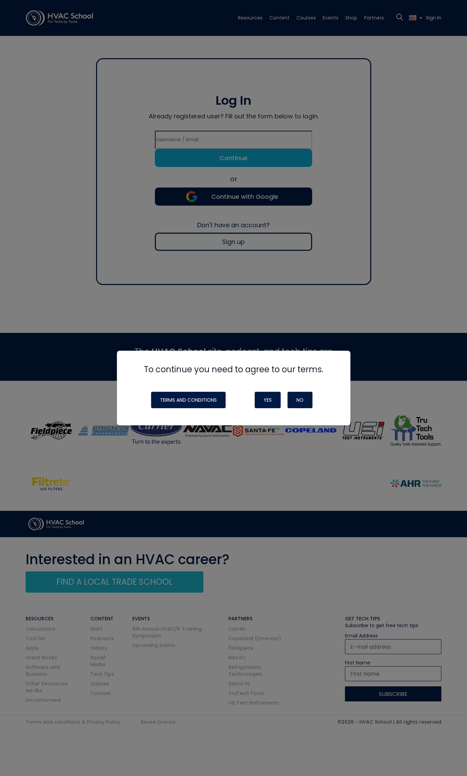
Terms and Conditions (188, 400)
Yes (268, 400)
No (300, 400)
